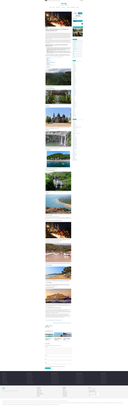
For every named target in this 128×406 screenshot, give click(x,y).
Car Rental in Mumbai (4, 375)
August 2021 (74, 95)
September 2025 (74, 70)
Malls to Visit (74, 136)
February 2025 (74, 77)
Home (50, 7)
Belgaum (48, 59)
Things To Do (63, 7)
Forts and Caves (74, 130)
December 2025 (74, 67)
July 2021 (74, 96)
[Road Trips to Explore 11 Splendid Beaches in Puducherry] (49, 334)
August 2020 (74, 107)
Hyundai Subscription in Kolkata (79, 380)
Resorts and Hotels (75, 143)
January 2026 (74, 66)
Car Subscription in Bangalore (30, 376)
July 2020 (74, 108)
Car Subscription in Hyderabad (30, 377)
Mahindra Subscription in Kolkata (54, 380)
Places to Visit (58, 7)
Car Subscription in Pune (29, 379)
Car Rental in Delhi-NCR (4, 374)
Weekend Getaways (75, 159)
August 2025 (74, 71)
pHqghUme (51, 31)
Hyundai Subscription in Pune (79, 379)
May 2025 (74, 74)
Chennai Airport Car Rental (103, 378)
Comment (46, 346)
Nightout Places (74, 138)
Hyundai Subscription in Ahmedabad (80, 381)
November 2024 (74, 80)
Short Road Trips (74, 148)
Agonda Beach (48, 63)
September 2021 (74, 94)
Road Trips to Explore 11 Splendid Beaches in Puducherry (48, 339)
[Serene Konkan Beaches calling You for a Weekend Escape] (67, 334)
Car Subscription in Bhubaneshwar (30, 382)
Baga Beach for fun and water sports (50, 62)
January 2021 (74, 102)
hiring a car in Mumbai (66, 316)
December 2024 (74, 79)
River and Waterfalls (75, 144)
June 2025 (74, 73)
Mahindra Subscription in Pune (54, 379)
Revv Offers (38, 395)
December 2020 (74, 103)
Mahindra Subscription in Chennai (54, 378)
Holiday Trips (74, 134)
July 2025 (74, 72)
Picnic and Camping (75, 140)
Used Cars (77, 7)
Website (46, 362)
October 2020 (74, 105)
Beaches (46, 27)
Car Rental (68, 7)
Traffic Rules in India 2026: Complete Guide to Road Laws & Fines (55, 0)
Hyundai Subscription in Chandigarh (80, 383)
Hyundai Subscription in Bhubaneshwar (80, 382)
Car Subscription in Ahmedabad (30, 381)
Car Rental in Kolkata (4, 380)
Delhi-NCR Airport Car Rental (103, 374)
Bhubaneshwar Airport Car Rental (104, 382)
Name (46, 355)
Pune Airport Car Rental (103, 379)
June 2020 (74, 109)
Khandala (48, 57)
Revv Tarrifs (38, 396)
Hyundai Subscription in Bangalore (79, 376)
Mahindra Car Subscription (40, 394)
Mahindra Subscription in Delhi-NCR (55, 374)
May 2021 (74, 98)
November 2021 (74, 92)
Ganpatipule (48, 60)
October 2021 (74, 93)
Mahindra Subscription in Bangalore (55, 376)
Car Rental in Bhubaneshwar (5, 382)
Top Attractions (65, 393)
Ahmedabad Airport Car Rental (104, 381)
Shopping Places (74, 147)
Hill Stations (74, 132)
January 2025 (74, 78)
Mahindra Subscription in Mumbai (54, 375)
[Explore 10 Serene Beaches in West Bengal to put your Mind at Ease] (58, 334)
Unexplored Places (65, 394)
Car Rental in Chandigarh (4, 383)
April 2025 (74, 75)
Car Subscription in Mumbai (29, 375)
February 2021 (74, 101)
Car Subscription (73, 7)
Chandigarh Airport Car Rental (104, 383)
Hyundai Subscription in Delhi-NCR (79, 374)
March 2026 (74, 64)
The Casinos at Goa (49, 64)
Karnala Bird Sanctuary (49, 58)
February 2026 (74, 65)
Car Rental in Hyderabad (4, 377)
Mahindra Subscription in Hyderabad (55, 377)
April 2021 (74, 99)
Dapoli (47, 61)
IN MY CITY (74, 135)
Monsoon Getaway (75, 137)
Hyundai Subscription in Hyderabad (79, 377)
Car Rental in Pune (4, 379)
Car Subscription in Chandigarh (30, 383)
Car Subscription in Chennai (29, 378)
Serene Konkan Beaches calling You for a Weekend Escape (66, 339)
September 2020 (74, 106)
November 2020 (74, 104)
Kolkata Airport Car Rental (103, 380)
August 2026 (74, 62)
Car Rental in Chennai (4, 378)
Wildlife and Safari (74, 160)
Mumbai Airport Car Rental (103, 375)
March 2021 (74, 100)
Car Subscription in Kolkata (29, 380)
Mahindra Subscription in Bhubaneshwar (55, 382)
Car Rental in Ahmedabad (4, 381)
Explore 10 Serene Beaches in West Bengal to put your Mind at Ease (58, 339)
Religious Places (74, 142)
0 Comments (54, 31)
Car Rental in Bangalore (4, 376)
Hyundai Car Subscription (40, 393)
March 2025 (74, 76)
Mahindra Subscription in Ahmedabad (55, 381)
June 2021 (74, 97)
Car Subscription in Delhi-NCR (30, 374)
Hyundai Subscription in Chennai (79, 378)
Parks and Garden (75, 139)
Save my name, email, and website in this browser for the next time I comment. (55, 366)
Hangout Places (74, 131)
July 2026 (74, 63)
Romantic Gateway (75, 146)
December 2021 (74, 91)
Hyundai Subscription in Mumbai (79, 375)
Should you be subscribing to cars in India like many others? (53, 320)
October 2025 (74, 69)
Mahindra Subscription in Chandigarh (55, 383)
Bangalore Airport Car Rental (104, 376)
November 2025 (74, 68)
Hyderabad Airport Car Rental (104, 377)
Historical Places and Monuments (76, 133)
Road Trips (53, 7)
